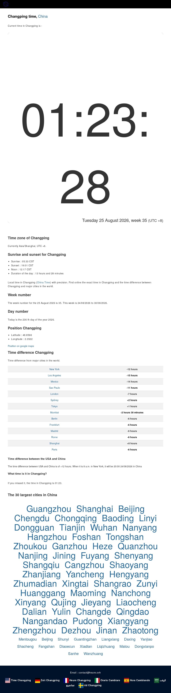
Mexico (54, 381)
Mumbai (54, 412)
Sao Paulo (54, 387)
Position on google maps (21, 346)
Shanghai (54, 443)
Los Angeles (54, 375)
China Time (43, 282)
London (54, 393)
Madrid (54, 431)
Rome (54, 437)
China (43, 16)
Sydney (54, 400)
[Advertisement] (85, 58)
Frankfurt (54, 424)
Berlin (54, 418)
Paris (54, 449)
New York (54, 369)
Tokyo (54, 406)
